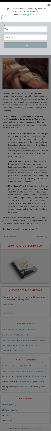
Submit (25, 45)
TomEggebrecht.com (30, 14)
